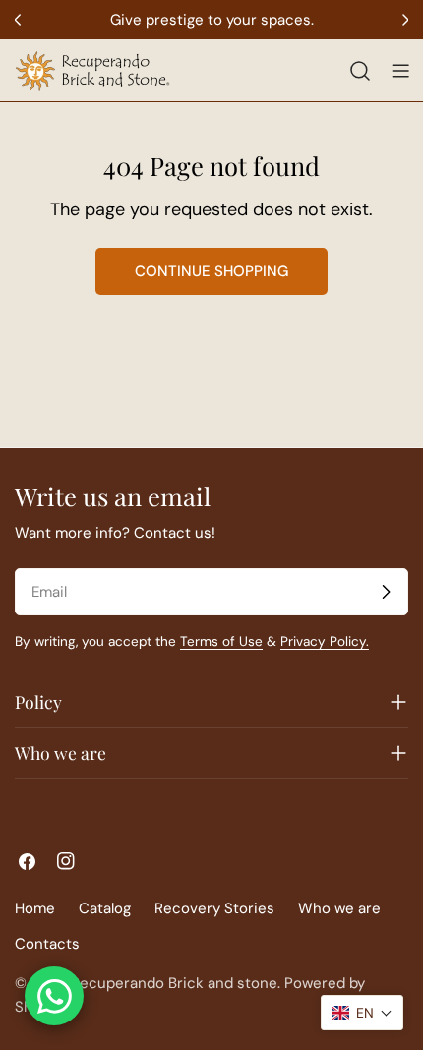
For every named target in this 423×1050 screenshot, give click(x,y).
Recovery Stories (214, 908)
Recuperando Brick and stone (174, 983)
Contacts (47, 944)
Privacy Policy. (324, 641)
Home (35, 908)
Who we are (339, 908)
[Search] (360, 70)
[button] (362, 1012)
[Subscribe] (385, 591)
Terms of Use (221, 641)
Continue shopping (211, 271)
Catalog (105, 908)
